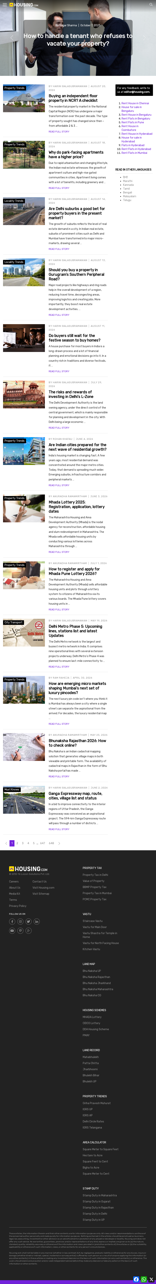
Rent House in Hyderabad (137, 133)
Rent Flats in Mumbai (134, 153)
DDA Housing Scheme (96, 1029)
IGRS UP (88, 1109)
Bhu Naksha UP (92, 971)
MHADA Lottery (92, 1017)
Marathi (127, 181)
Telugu (127, 200)
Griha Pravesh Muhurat (97, 1103)
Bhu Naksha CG (92, 995)
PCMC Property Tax (95, 899)
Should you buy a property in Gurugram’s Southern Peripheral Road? (76, 274)
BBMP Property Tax (95, 887)
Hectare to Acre (93, 1155)
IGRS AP (88, 1115)
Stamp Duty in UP (94, 1219)
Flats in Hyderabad (133, 145)
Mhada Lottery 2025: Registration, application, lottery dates (76, 507)
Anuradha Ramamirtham (70, 496)
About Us (14, 887)
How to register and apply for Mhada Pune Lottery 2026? (74, 571)
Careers (14, 881)
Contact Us (40, 881)
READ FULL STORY (59, 131)
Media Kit (14, 893)
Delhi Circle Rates (93, 1121)
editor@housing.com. (137, 92)
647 (42, 843)
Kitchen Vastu (91, 949)
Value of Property (93, 881)
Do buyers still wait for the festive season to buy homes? (74, 337)
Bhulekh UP (89, 1081)
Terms (13, 900)
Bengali (127, 192)
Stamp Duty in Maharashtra (100, 1195)
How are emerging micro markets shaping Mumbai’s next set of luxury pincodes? (77, 688)
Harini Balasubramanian (70, 86)
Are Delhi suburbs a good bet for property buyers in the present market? (77, 213)
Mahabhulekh (91, 1057)
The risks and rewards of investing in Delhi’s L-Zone (71, 394)
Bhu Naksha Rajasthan (96, 977)
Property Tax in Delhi (95, 875)
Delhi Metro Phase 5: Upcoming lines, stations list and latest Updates (75, 631)
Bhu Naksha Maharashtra (98, 989)
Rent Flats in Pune (133, 122)
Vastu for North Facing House (101, 943)
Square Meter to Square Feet (101, 1149)
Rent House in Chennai (135, 103)
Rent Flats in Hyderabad (136, 149)
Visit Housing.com (43, 887)
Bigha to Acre (91, 1167)
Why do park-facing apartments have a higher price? (76, 154)
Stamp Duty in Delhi (95, 1213)
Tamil (126, 188)
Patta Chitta (91, 1063)
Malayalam (129, 196)
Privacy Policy (17, 906)
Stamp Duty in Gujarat (97, 1201)
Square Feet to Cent (95, 1161)
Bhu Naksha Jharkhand (97, 983)
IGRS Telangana (92, 1127)
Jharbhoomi (90, 1069)
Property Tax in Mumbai (97, 893)
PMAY (86, 1035)
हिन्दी (125, 177)
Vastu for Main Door (95, 927)
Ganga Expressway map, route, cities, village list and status (75, 795)
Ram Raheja (61, 677)
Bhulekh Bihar (91, 1075)
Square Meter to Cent (96, 1173)
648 (51, 843)
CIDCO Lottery (91, 1023)
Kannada (128, 185)
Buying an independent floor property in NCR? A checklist (73, 98)
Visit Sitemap (41, 893)
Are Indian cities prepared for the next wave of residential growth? (78, 447)
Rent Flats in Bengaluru (136, 118)
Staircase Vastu (93, 921)
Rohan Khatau (62, 439)
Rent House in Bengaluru (136, 114)
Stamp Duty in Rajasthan (98, 1207)
